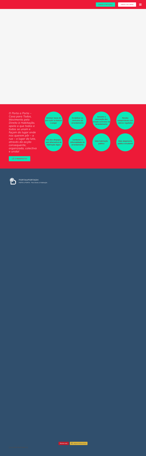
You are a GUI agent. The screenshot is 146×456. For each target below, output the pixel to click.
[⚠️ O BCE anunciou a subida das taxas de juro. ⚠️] (73, 369)
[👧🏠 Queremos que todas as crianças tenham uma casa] (30, 420)
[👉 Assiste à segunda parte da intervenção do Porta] (30, 373)
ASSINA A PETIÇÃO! (105, 4)
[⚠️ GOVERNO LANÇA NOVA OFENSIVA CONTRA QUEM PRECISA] (73, 269)
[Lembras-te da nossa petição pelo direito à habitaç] (116, 418)
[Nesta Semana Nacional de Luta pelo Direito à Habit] (30, 208)
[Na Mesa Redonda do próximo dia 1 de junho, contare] (73, 410)
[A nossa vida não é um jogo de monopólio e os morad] (116, 380)
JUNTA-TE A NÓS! (127, 4)
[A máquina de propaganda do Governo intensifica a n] (116, 335)
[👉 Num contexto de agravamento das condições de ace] (116, 270)
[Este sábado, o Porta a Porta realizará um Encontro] (30, 324)
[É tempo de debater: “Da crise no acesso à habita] (73, 334)
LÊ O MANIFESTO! (19, 159)
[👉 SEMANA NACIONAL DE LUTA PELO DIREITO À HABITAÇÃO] (73, 208)
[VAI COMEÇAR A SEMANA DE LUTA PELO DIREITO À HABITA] (116, 206)
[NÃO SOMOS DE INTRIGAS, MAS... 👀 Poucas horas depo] (30, 245)
